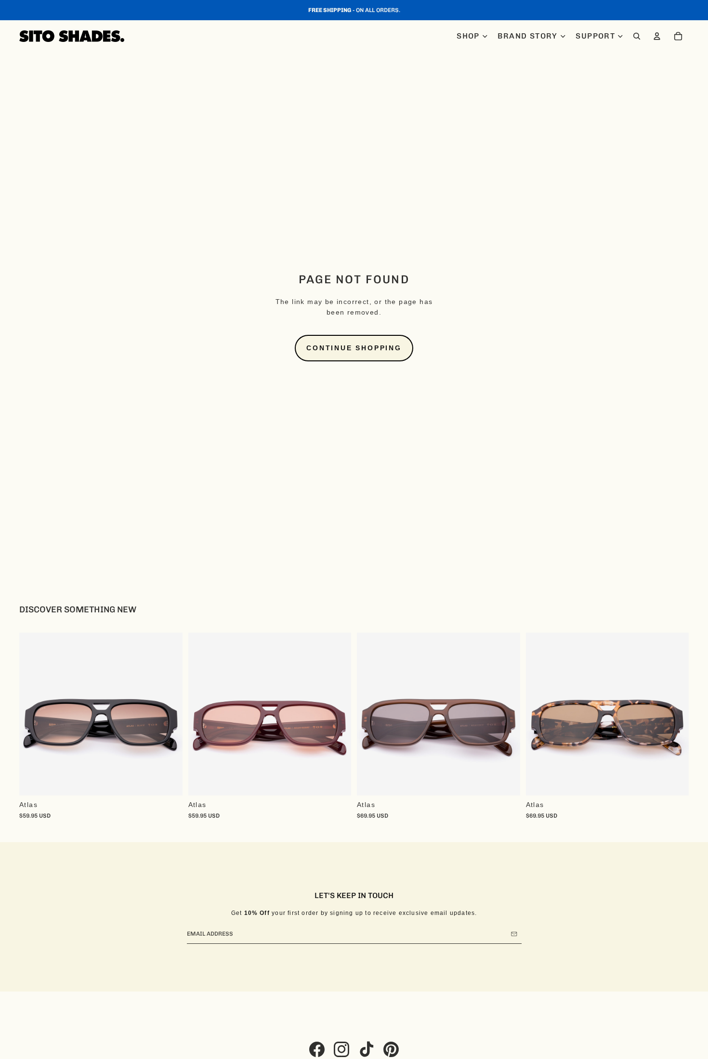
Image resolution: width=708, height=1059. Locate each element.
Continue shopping (354, 348)
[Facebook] (317, 1049)
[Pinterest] (391, 1049)
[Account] (657, 36)
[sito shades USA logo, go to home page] (71, 36)
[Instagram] (341, 1049)
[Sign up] (514, 934)
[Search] (636, 36)
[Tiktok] (366, 1049)
